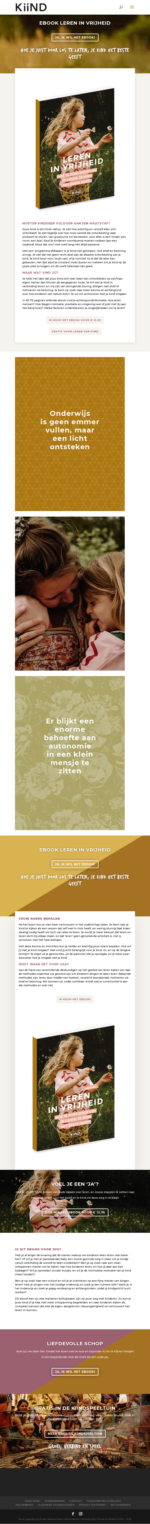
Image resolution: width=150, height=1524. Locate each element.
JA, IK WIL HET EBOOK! (75, 37)
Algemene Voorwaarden (56, 1504)
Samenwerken (55, 1501)
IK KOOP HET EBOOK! (75, 999)
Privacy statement (92, 1504)
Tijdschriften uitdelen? (104, 1501)
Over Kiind (32, 1501)
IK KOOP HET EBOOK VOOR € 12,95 (75, 320)
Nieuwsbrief (24, 1504)
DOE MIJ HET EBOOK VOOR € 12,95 (75, 1212)
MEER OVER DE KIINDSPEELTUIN (75, 1434)
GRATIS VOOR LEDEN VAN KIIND (75, 331)
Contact (76, 1501)
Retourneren (120, 1504)
